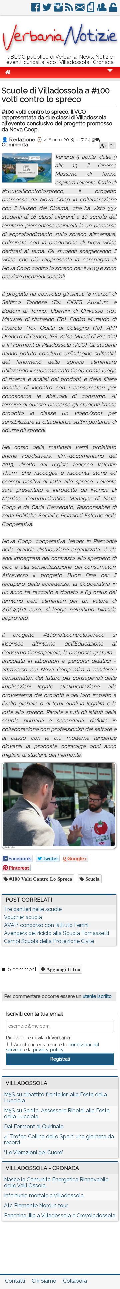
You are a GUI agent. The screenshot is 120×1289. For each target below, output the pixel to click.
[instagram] (59, 10)
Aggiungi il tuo (62, 969)
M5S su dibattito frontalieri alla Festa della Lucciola (55, 1097)
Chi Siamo (44, 1281)
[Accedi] (113, 10)
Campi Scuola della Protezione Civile (49, 941)
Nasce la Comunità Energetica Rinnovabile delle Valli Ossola (56, 1182)
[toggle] (110, 75)
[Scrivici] (80, 10)
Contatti (15, 1281)
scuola (92, 878)
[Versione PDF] (91, 10)
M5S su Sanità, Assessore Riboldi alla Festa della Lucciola (57, 1113)
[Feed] (69, 10)
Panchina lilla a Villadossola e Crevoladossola (59, 1215)
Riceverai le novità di (38, 1037)
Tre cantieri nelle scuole (33, 909)
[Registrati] (102, 10)
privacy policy (48, 1049)
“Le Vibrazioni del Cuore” (34, 1152)
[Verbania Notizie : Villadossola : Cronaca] (60, 51)
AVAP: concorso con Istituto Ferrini (46, 925)
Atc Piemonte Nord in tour (36, 1205)
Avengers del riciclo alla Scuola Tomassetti (56, 933)
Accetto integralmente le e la (52, 1047)
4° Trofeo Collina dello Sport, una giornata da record (59, 1139)
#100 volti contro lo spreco (40, 878)
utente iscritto (97, 996)
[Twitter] (47, 10)
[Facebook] (36, 10)
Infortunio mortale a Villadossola (44, 1195)
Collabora (75, 1281)
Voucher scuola (23, 917)
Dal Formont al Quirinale (33, 1126)
